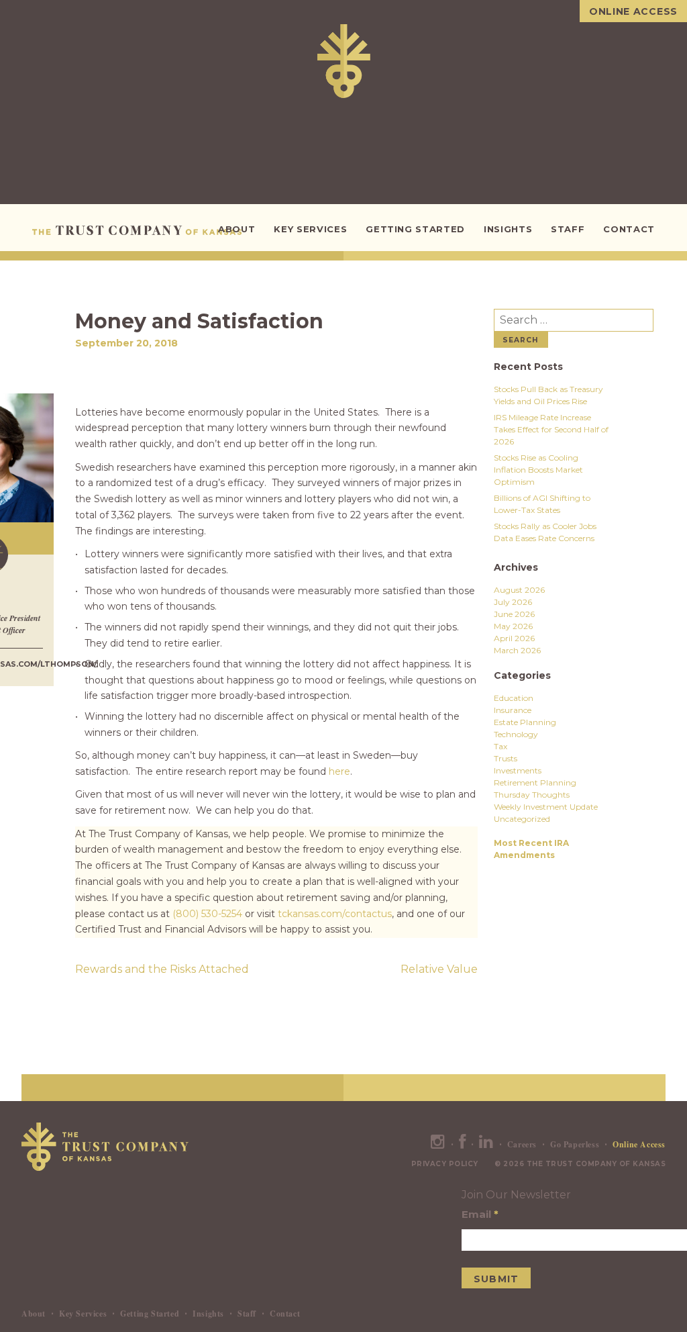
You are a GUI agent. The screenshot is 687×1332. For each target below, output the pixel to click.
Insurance (512, 710)
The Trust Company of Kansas (139, 230)
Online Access (633, 11)
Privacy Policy (444, 1163)
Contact (629, 229)
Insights (508, 229)
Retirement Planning (535, 782)
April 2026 (514, 638)
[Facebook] (462, 1144)
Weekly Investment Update (546, 807)
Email (480, 1214)
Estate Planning (525, 722)
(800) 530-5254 (207, 914)
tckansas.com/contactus (335, 914)
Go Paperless (574, 1144)
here (339, 771)
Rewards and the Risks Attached (162, 969)
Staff (567, 229)
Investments (517, 770)
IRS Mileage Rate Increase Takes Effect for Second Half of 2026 (551, 429)
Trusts (505, 758)
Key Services (310, 229)
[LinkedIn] (486, 1144)
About (236, 229)
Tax (500, 746)
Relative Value (439, 969)
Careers (522, 1144)
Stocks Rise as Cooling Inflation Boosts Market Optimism (538, 470)
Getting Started (415, 229)
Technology (516, 734)
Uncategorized (522, 819)
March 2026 (517, 650)
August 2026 (519, 590)
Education (513, 698)
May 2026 (513, 626)
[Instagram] (438, 1144)
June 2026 (514, 614)
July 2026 (513, 602)
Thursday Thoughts (532, 795)
